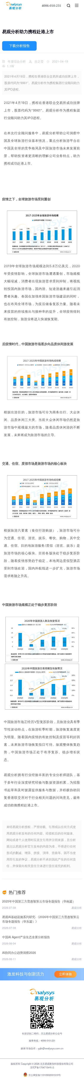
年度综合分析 (17, 61)
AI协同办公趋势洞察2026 (19, 952)
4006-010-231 (51, 5)
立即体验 (65, 974)
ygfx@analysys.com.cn (50, 1048)
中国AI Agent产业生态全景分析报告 (26, 937)
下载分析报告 (19, 46)
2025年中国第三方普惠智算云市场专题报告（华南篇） (38, 901)
